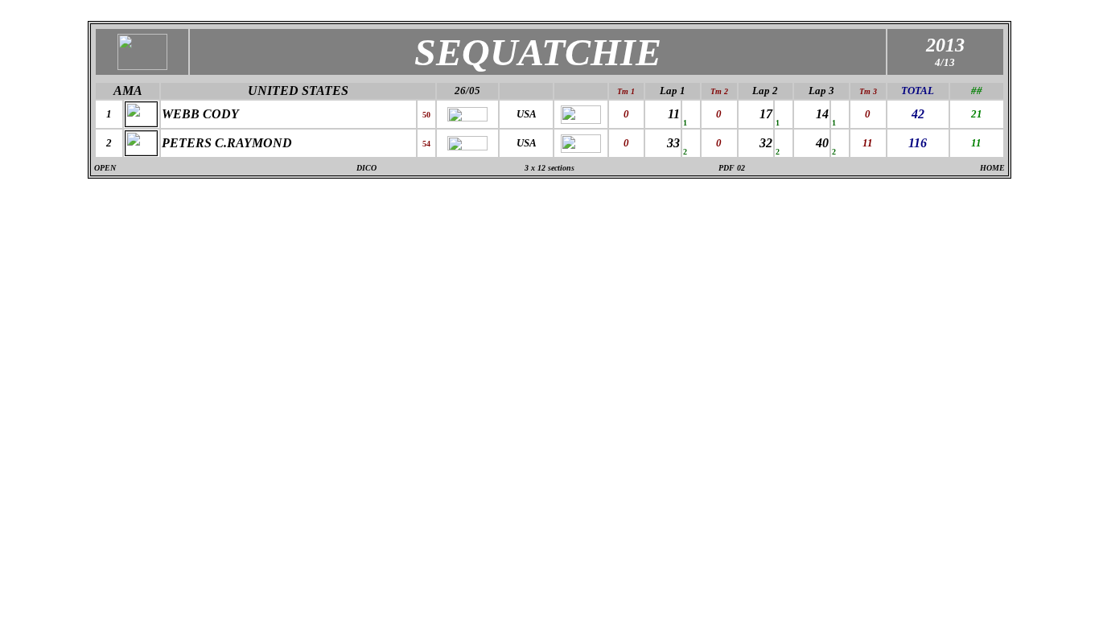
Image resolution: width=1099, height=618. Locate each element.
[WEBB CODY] (141, 122)
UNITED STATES (298, 90)
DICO (366, 167)
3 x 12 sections (549, 167)
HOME (992, 167)
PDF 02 (731, 167)
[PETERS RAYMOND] (141, 151)
